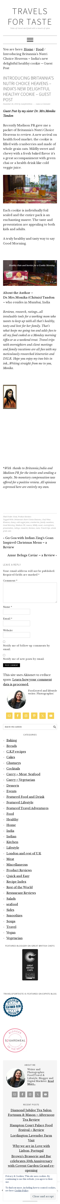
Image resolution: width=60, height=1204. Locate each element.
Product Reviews (24, 517)
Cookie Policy (21, 1190)
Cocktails (13, 768)
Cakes (10, 757)
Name (7, 607)
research (24, 528)
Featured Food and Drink (25, 797)
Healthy (12, 819)
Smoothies (14, 915)
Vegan (11, 932)
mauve (29, 525)
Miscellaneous (17, 865)
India (10, 831)
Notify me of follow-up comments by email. (26, 647)
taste (38, 528)
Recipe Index (16, 882)
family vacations (47, 522)
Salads (11, 899)
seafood (12, 904)
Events (11, 791)
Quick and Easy (17, 876)
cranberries (34, 522)
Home (11, 825)
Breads (11, 746)
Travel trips (45, 528)
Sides (10, 910)
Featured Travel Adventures (27, 808)
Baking (11, 740)
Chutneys (13, 763)
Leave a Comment (43, 104)
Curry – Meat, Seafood (23, 774)
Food (15, 517)
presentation (8, 528)
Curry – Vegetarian (20, 780)
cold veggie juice (22, 522)
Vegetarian (14, 938)
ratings (17, 528)
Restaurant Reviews (21, 893)
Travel (11, 927)
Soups (10, 921)
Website (8, 630)
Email (7, 618)
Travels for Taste (30, 16)
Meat (10, 859)
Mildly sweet (38, 525)
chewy (13, 522)
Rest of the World (19, 887)
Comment (10, 580)
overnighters (49, 525)
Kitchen (12, 842)
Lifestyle (12, 848)
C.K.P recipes (16, 751)
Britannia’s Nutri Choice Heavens (27, 520)
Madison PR (20, 525)
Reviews (32, 528)
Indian (11, 836)
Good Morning (9, 525)
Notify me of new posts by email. (23, 659)
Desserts (12, 785)
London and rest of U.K (23, 853)
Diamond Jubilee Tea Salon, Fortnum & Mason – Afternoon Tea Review (31, 1115)
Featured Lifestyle (19, 802)
